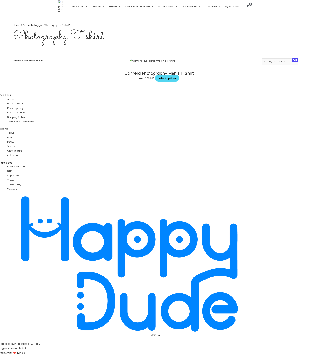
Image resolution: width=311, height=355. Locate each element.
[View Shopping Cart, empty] (248, 6)
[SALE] (152, 60)
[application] (85, 6)
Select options (167, 78)
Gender (96, 6)
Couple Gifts (212, 6)
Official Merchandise (137, 6)
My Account (232, 6)
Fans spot (78, 6)
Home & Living (166, 6)
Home (16, 25)
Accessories (189, 6)
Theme (113, 6)
